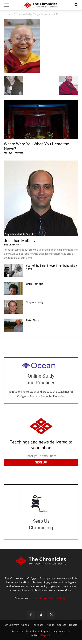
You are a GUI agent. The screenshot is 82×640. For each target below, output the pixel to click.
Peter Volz (32, 320)
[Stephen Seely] (13, 307)
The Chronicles (12, 244)
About (50, 624)
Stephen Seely (34, 302)
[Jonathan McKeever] (41, 198)
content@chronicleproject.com (48, 598)
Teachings (37, 624)
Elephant (46, 635)
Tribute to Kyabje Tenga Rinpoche (32, 14)
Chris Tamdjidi (35, 283)
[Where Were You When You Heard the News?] (41, 119)
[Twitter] (51, 614)
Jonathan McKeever (21, 240)
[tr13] (22, 71)
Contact (61, 624)
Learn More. (64, 590)
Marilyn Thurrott (13, 152)
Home (7, 14)
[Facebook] (31, 614)
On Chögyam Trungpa (17, 624)
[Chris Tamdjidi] (13, 288)
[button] (6, 5)
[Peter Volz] (13, 325)
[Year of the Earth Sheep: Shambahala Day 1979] (13, 270)
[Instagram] (41, 614)
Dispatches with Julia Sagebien (20, 234)
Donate (73, 624)
